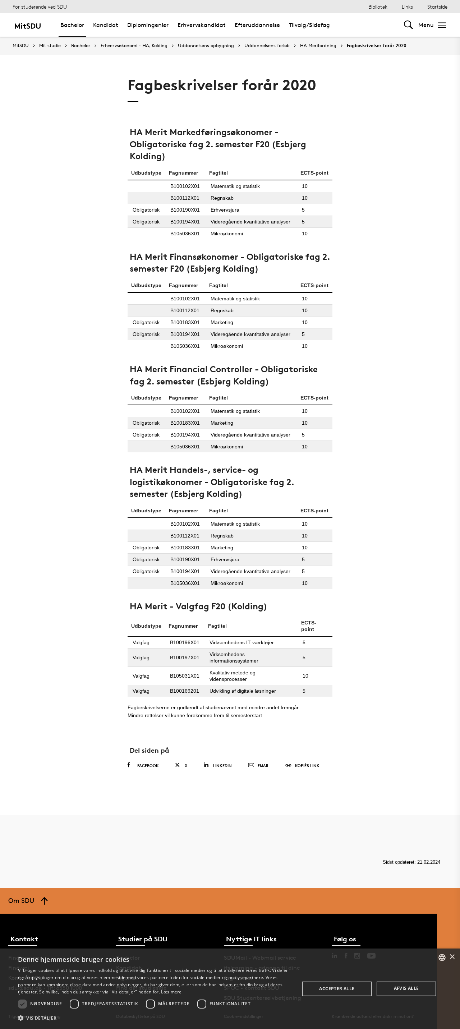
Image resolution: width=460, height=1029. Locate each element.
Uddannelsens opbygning (206, 45)
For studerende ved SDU (40, 7)
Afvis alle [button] (406, 988)
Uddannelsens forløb (267, 45)
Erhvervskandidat (202, 25)
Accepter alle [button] (336, 989)
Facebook (148, 765)
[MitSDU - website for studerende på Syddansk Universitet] (27, 25)
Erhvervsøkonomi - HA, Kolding (134, 45)
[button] (154, 1018)
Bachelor (72, 25)
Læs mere (171, 992)
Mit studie (50, 45)
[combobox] (442, 957)
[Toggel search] (408, 24)
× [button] (452, 957)
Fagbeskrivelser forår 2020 (376, 45)
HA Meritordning (318, 45)
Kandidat (105, 25)
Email (263, 765)
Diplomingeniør (148, 25)
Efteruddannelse (257, 25)
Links (407, 7)
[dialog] (230, 989)
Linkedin (222, 765)
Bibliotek (377, 7)
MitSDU (21, 45)
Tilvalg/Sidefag (309, 25)
